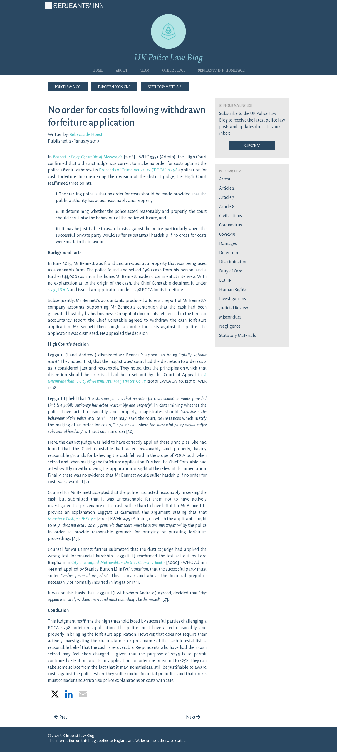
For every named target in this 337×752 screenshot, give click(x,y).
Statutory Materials (165, 86)
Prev (63, 717)
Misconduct (230, 317)
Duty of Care (230, 271)
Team (145, 69)
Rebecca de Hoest (86, 134)
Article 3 (226, 197)
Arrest (224, 179)
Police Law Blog (68, 86)
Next (191, 717)
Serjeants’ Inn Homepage (221, 69)
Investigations (232, 298)
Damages (228, 243)
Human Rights (232, 289)
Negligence (229, 326)
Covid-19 (227, 234)
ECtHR (225, 280)
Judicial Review (233, 308)
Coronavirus (230, 225)
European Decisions (114, 86)
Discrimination (233, 262)
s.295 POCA (58, 289)
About (121, 69)
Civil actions (230, 216)
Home (98, 69)
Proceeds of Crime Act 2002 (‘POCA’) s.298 (138, 170)
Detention (228, 252)
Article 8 (226, 206)
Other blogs (173, 69)
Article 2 (227, 188)
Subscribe (252, 145)
